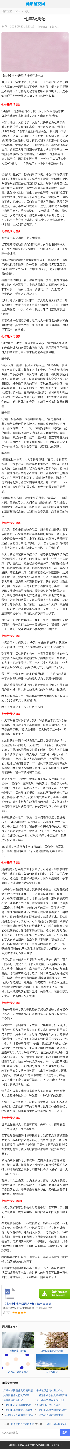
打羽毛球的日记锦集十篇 (49, 1414)
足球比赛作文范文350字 (16, 1395)
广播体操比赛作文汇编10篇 (18, 1390)
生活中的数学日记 (13, 1400)
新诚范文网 (30, 1445)
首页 (17, 11)
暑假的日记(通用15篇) (48, 1405)
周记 (27, 11)
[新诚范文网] (35, 4)
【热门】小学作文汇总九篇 (18, 1410)
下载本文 (54, 26)
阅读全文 (42, 26)
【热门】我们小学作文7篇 (17, 1405)
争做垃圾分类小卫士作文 (49, 1390)
